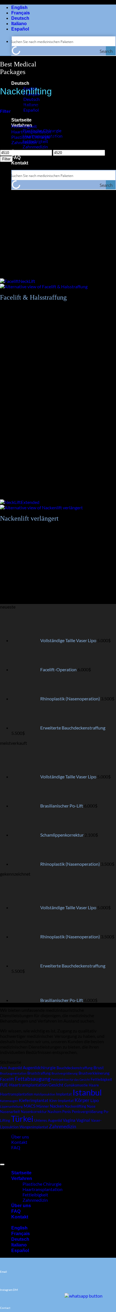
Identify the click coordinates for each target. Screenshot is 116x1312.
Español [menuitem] (31, 109)
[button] (5, 111)
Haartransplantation (31, 131)
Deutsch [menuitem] (31, 99)
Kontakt (19, 163)
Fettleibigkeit (24, 126)
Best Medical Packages (18, 67)
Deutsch (20, 83)
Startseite (21, 120)
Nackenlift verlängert (29, 518)
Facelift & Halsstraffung (33, 297)
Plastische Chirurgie (30, 137)
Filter (6, 159)
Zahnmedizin (35, 146)
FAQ (16, 157)
